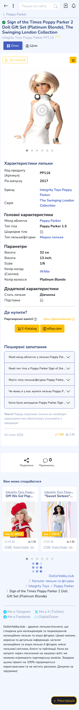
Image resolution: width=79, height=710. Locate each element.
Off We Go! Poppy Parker (20, 494)
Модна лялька (51, 237)
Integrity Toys (50, 190)
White (45, 271)
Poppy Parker (16, 14)
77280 (8, 547)
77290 (47, 547)
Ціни (33, 45)
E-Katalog (29, 328)
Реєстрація (65, 700)
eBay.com (54, 328)
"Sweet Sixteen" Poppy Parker (59, 494)
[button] (26, 150)
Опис (14, 45)
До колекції (17, 60)
